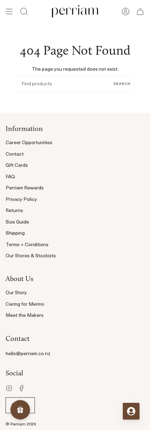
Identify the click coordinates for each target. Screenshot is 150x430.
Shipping (15, 233)
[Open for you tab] (131, 411)
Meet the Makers (25, 315)
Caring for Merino (25, 304)
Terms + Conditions (27, 245)
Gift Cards (17, 165)
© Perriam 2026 (21, 424)
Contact (15, 154)
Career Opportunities (29, 143)
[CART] (140, 11)
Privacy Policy (21, 199)
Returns (14, 210)
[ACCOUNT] (125, 11)
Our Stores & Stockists (31, 256)
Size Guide (17, 222)
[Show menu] (9, 11)
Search (121, 84)
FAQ (10, 177)
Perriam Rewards (25, 188)
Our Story (16, 293)
